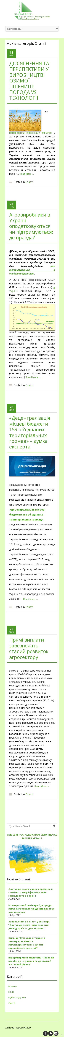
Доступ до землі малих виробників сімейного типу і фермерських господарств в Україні (30, 892)
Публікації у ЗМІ (17, 997)
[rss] (50, 1033)
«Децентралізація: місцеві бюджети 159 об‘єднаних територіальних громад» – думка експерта (30, 432)
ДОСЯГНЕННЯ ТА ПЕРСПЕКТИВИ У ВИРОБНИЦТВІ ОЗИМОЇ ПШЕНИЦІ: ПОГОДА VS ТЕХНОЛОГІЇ (29, 80)
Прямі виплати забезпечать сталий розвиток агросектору (29, 648)
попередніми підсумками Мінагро (30, 132)
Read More (27, 173)
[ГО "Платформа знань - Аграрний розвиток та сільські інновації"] (32, 18)
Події (11, 991)
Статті (29, 182)
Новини (12, 986)
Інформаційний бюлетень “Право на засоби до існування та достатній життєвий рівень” (31, 961)
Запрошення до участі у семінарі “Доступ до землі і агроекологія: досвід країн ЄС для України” (28, 925)
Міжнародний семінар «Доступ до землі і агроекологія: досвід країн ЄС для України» (31, 909)
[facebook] (45, 1033)
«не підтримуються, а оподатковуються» (32, 269)
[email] (56, 1033)
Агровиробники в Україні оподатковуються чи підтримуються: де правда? (31, 226)
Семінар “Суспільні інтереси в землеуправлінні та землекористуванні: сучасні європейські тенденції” (26, 943)
